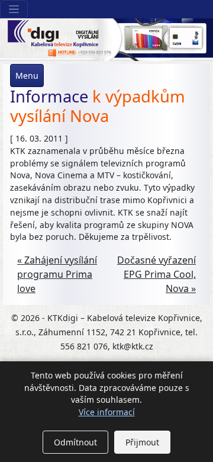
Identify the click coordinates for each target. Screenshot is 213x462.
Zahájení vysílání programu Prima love (57, 274)
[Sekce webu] (14, 9)
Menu (26, 75)
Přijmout (142, 442)
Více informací (107, 412)
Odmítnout (75, 442)
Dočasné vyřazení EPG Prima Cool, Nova (156, 274)
